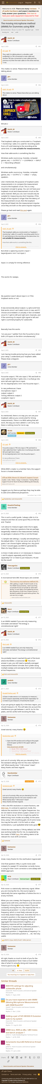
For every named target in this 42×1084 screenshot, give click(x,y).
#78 (39, 954)
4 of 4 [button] (27, 970)
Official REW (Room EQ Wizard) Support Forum (20, 477)
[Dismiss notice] (39, 8)
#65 (39, 350)
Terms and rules (15, 1074)
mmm (37, 30)
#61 (39, 46)
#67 (39, 412)
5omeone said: (7, 786)
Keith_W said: (7, 89)
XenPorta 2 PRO (6, 1082)
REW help (4, 808)
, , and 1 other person (17, 940)
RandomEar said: (8, 736)
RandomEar (7, 30)
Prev (20, 970)
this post (23, 210)
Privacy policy (27, 1074)
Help (34, 1074)
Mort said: (6, 644)
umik (16, 32)
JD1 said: (5, 51)
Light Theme (7, 1071)
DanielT (8, 1007)
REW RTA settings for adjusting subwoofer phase (19, 987)
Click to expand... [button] (21, 247)
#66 (39, 373)
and (13, 499)
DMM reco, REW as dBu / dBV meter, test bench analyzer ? (22, 1031)
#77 (39, 885)
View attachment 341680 (15, 747)
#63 (39, 138)
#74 (39, 725)
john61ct (8, 1035)
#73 (39, 689)
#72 (39, 640)
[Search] (39, 2)
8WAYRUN (25, 1082)
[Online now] (5, 880)
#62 (39, 85)
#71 (39, 617)
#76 (39, 855)
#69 (39, 513)
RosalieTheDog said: (9, 693)
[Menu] (3, 3)
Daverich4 (9, 991)
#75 (39, 781)
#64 (39, 224)
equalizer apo (29, 30)
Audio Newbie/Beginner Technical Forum (25, 1035)
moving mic (5, 32)
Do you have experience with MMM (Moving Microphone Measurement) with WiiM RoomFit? (22, 1002)
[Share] (36, 46)
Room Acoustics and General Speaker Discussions (21, 992)
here (33, 13)
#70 (39, 574)
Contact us (5, 1074)
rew (12, 32)
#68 (39, 440)
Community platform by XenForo (19, 1078)
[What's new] (35, 2)
